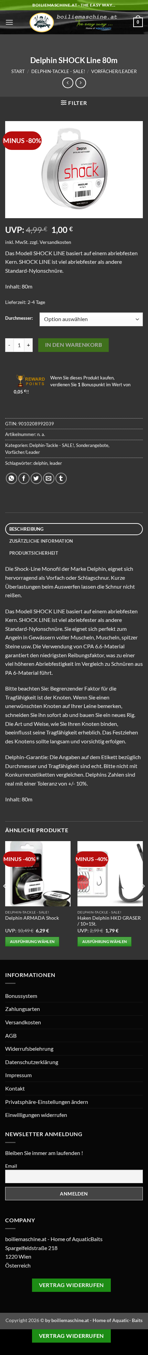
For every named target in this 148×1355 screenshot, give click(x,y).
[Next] (142, 899)
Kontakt (15, 1088)
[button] (9, 22)
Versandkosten (55, 242)
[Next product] (67, 83)
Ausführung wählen (32, 941)
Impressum (18, 1075)
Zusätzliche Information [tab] (41, 541)
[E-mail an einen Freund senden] (48, 478)
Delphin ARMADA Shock (32, 918)
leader (56, 463)
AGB (11, 1035)
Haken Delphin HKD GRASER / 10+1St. (109, 921)
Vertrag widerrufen (71, 1285)
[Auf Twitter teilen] (36, 478)
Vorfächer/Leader (114, 71)
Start (18, 71)
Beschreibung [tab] (26, 529)
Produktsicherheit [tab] (33, 553)
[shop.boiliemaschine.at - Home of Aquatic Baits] (73, 22)
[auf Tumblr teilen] (61, 478)
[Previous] (5, 899)
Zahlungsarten (22, 1008)
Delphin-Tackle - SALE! (58, 71)
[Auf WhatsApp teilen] (11, 478)
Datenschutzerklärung (31, 1062)
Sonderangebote (92, 445)
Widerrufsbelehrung (29, 1048)
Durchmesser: (19, 318)
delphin (40, 463)
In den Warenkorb (73, 345)
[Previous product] (80, 83)
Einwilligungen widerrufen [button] (36, 1114)
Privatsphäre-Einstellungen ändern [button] (46, 1101)
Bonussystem (21, 995)
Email (11, 1166)
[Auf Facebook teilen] (24, 478)
